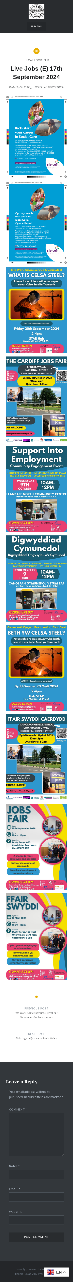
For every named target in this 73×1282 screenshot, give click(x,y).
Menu (38, 26)
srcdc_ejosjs (31, 87)
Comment (18, 1109)
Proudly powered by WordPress (36, 1269)
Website (15, 1211)
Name (14, 1166)
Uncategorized (36, 60)
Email (14, 1189)
